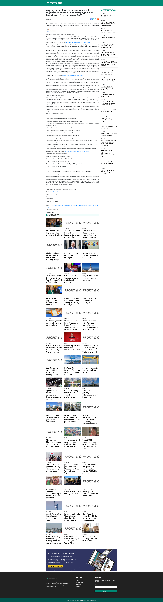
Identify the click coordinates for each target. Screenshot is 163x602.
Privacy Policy (79, 582)
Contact (78, 586)
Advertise (78, 584)
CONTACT (88, 3)
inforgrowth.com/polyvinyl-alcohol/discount (72, 75)
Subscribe (105, 591)
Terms (78, 580)
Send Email (51, 200)
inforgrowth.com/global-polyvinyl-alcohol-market (77, 151)
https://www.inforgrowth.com (57, 203)
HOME (68, 3)
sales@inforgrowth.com (54, 192)
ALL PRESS (82, 3)
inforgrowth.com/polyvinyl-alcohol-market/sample (78, 42)
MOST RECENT (75, 3)
